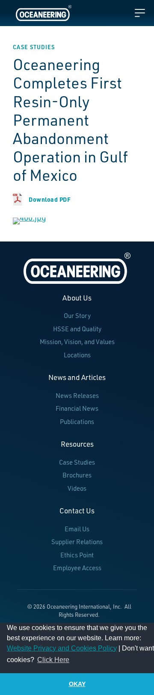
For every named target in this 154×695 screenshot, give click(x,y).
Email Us (77, 529)
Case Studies (77, 462)
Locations (77, 355)
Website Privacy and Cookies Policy (62, 648)
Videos (77, 488)
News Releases (77, 396)
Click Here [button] (53, 659)
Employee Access (77, 568)
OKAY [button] (77, 683)
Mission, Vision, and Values (77, 342)
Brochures (77, 475)
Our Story (77, 316)
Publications (77, 422)
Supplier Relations (77, 542)
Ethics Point (77, 555)
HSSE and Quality (77, 329)
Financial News (77, 408)
